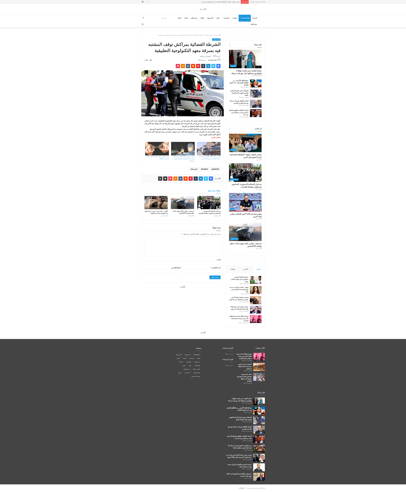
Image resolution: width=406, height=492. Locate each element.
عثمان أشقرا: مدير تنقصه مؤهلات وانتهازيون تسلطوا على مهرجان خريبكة (246, 72)
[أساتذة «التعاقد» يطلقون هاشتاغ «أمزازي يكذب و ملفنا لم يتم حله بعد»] (256, 113)
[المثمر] (182, 287)
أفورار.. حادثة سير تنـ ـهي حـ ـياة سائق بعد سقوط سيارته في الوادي (156, 212)
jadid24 (215, 169)
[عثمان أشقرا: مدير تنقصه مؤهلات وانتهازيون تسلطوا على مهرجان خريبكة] (259, 401)
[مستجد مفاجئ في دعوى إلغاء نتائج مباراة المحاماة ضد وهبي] (256, 310)
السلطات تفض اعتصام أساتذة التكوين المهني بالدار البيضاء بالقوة (239, 93)
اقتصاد (202, 18)
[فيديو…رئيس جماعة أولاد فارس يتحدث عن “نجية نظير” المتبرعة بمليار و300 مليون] (259, 458)
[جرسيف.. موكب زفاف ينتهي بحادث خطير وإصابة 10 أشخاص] (182, 202)
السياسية (226, 18)
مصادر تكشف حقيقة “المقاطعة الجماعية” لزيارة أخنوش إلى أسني (245, 155)
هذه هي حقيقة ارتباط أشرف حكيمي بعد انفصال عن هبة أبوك (238, 298)
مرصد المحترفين (195, 376)
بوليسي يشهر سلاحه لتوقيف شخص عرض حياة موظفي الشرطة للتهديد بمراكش (184, 159)
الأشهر (258, 269)
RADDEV (242, 488)
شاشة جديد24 (196, 369)
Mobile (204, 169)
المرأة (179, 18)
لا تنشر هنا (187, 372)
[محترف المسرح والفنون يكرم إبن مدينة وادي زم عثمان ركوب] (259, 467)
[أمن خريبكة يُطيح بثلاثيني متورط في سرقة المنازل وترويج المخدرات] (209, 148)
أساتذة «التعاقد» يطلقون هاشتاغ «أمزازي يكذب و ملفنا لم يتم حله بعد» (238, 112)
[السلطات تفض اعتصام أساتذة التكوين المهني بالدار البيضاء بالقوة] (256, 94)
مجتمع (235, 18)
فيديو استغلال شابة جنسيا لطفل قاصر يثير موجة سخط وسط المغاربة (238, 318)
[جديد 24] (203, 9)
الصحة (186, 18)
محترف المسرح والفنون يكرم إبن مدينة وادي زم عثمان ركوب (240, 465)
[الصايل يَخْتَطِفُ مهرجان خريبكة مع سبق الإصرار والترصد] (256, 104)
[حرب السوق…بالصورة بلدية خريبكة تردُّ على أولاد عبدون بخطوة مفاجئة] (259, 448)
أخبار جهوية (210, 18)
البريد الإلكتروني (215, 267)
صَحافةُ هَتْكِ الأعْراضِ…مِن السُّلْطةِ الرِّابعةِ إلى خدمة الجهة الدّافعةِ (239, 82)
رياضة (218, 18)
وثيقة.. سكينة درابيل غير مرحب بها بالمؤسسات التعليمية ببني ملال (238, 289)
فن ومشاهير (186, 369)
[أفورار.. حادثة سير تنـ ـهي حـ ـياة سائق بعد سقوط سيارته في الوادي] (156, 202)
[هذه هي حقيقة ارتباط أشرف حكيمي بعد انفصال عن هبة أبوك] (256, 300)
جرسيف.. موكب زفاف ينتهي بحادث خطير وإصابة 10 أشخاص (183, 212)
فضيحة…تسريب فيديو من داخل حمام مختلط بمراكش (245, 366)
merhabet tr (196, 354)
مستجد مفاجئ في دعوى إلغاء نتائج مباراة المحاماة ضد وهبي (239, 308)
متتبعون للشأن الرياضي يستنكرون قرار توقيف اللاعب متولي (239, 279)
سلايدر (184, 365)
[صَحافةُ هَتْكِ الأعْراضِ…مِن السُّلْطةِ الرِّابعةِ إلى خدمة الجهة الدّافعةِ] (256, 83)
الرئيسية (254, 18)
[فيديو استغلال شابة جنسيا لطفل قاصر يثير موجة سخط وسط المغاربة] (256, 319)
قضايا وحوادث (245, 18)
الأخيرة (245, 269)
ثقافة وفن (188, 362)
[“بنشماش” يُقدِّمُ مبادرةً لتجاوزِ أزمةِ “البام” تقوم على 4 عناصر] (259, 477)
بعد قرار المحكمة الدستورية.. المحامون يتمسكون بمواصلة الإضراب (220, 2)
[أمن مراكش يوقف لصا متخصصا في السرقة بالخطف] (157, 148)
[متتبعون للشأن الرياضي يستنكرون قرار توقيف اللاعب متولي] (256, 280)
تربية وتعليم (194, 18)
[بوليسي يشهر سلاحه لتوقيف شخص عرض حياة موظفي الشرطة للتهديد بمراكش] (183, 148)
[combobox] (182, 137)
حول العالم (254, 24)
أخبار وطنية (179, 354)
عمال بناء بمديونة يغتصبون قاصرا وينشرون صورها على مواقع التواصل (244, 377)
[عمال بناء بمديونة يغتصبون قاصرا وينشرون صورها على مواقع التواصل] (259, 377)
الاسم (218, 259)
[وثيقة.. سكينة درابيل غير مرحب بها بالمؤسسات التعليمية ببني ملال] (256, 290)
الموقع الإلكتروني (176, 267)
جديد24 (193, 169)
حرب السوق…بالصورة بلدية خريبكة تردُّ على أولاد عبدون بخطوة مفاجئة (240, 446)
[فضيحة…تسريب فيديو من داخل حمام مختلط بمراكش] (259, 367)
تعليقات (232, 269)
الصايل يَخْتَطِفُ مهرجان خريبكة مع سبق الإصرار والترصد (239, 102)
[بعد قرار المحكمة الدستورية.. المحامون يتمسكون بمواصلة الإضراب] (209, 202)
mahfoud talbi (212, 60)
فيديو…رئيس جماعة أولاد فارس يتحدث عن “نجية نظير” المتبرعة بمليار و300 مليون (239, 456)
